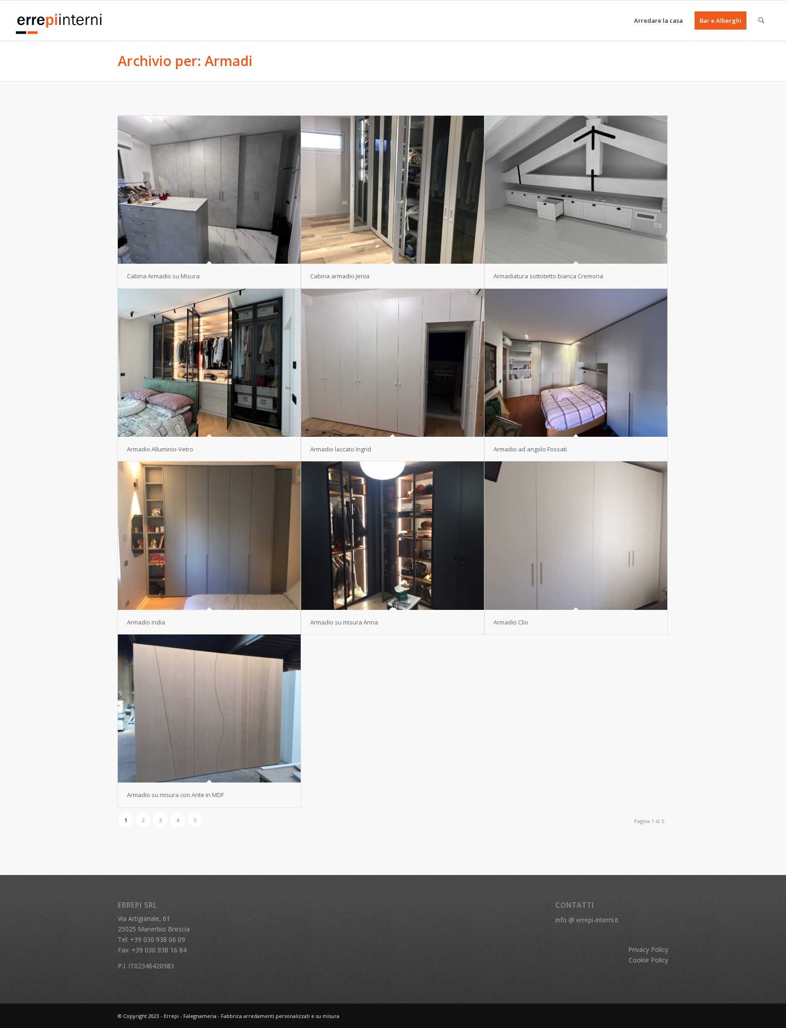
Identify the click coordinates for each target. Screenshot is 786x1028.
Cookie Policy (648, 960)
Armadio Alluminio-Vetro (160, 449)
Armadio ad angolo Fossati (530, 449)
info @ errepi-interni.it (587, 919)
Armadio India (146, 622)
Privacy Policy (648, 949)
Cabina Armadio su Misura (163, 276)
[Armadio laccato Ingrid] (392, 363)
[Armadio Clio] (575, 535)
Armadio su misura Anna (344, 622)
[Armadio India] (209, 535)
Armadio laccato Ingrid (340, 449)
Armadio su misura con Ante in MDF (175, 795)
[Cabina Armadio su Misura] (209, 190)
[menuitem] (658, 20)
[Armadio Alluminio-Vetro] (209, 363)
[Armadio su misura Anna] (392, 535)
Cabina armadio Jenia (339, 276)
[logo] (59, 20)
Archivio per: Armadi (185, 60)
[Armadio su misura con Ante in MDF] (209, 708)
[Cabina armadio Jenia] (392, 190)
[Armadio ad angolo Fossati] (575, 363)
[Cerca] (761, 20)
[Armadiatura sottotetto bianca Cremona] (575, 190)
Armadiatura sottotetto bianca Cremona (548, 276)
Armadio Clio (511, 622)
